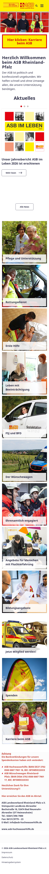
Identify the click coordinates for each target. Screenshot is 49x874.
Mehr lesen (11, 172)
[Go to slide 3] (28, 106)
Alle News (24, 206)
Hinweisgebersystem (11, 862)
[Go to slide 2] (24, 106)
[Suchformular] (36, 5)
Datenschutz (7, 857)
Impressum (7, 852)
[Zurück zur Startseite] (18, 5)
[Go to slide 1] (21, 106)
